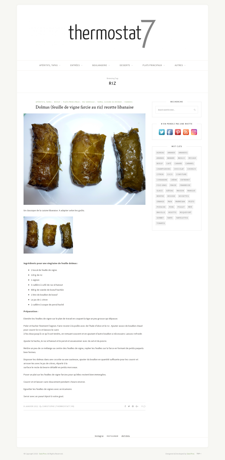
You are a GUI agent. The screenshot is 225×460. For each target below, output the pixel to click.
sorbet (160, 218)
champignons (163, 169)
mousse (171, 196)
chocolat (179, 169)
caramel (189, 163)
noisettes (184, 196)
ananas (160, 158)
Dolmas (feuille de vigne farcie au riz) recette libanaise (85, 107)
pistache (161, 207)
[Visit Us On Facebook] (170, 131)
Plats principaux (152, 65)
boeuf (160, 163)
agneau (160, 152)
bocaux (192, 158)
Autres (179, 65)
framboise (185, 185)
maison (180, 190)
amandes (183, 152)
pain (170, 201)
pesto (191, 201)
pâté (190, 207)
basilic (181, 158)
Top (198, 454)
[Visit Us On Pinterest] (178, 131)
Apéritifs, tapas (48, 65)
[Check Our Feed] (186, 131)
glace (160, 190)
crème (174, 180)
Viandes (128, 102)
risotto (172, 212)
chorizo (191, 169)
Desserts (125, 65)
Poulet (181, 207)
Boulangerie (99, 65)
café (168, 163)
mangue (191, 190)
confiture (181, 174)
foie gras (162, 185)
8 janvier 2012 (31, 406)
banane (171, 158)
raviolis (161, 212)
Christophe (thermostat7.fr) (58, 406)
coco (170, 174)
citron (160, 174)
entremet (185, 180)
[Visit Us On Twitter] (162, 131)
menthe (160, 196)
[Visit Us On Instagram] (194, 131)
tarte (170, 218)
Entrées (75, 65)
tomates (161, 223)
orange (160, 201)
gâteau (169, 190)
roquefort (185, 212)
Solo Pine (42, 453)
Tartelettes (182, 218)
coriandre (162, 180)
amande (171, 152)
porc (171, 207)
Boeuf (57, 102)
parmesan (180, 201)
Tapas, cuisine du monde (109, 102)
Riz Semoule (88, 102)
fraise (173, 185)
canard (178, 163)
